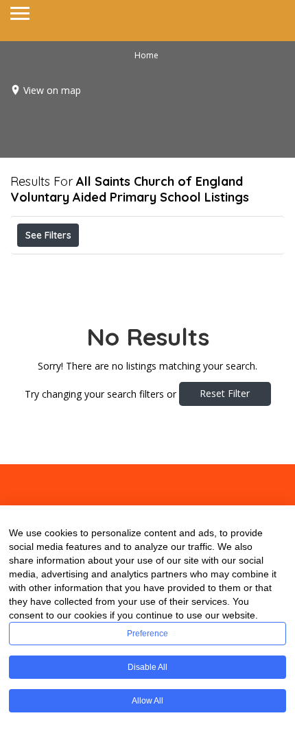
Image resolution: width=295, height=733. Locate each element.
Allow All (147, 701)
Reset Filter (225, 393)
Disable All (147, 667)
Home (146, 55)
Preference (147, 633)
